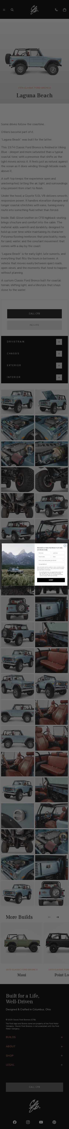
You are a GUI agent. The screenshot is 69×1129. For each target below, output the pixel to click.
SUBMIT (51, 580)
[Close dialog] (65, 545)
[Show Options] (63, 560)
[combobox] (50, 560)
